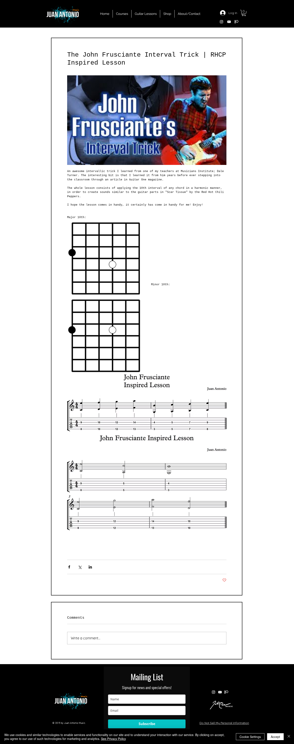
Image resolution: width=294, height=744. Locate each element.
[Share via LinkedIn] (90, 567)
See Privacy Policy (113, 738)
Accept (275, 737)
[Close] (288, 737)
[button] (244, 13)
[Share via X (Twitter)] (80, 567)
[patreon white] (236, 22)
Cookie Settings (250, 737)
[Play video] (146, 120)
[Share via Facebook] (69, 567)
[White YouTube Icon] (229, 22)
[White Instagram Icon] (221, 22)
